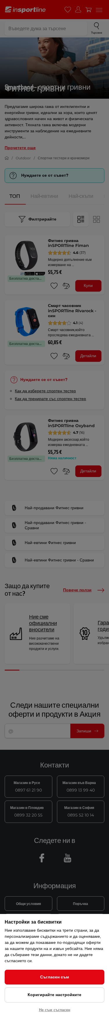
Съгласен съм (54, 977)
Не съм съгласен (54, 1009)
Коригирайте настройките (54, 994)
